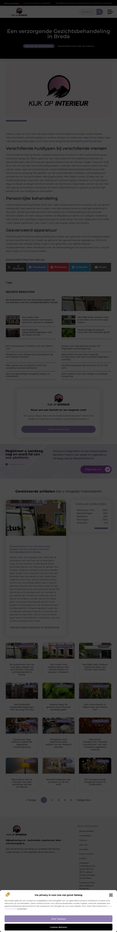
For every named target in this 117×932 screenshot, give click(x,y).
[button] (110, 895)
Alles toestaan (58, 919)
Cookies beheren (58, 927)
